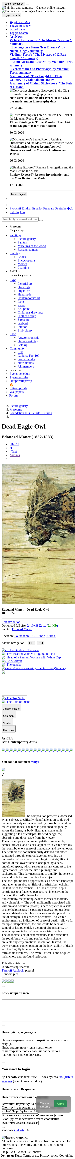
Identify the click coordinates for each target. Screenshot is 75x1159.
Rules (19, 1155)
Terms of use (31, 1155)
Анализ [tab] (15, 455)
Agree (60, 1103)
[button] (20, 22)
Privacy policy (49, 1155)
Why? (35, 761)
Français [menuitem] (48, 208)
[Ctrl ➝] (13, 698)
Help (5, 1152)
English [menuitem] (26, 208)
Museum (17, 228)
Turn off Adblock (13, 970)
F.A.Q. (13, 1152)
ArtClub (20, 272)
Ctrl (31, 643)
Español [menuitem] (37, 208)
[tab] (14, 444)
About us (24, 1152)
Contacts (35, 1152)
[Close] (41, 220)
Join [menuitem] (22, 212)
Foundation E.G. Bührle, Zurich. (35, 636)
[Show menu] (27, 4)
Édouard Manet (22, 629)
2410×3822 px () (42, 625)
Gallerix (19, 1130)
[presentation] (41, 459)
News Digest (18, 194)
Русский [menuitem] (15, 208)
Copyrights (66, 1155)
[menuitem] (70, 208)
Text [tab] (13, 451)
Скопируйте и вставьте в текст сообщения (30, 1119)
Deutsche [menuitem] (60, 208)
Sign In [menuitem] (14, 212)
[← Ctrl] (34, 668)
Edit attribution (11, 622)
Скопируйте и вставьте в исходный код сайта (32, 1107)
